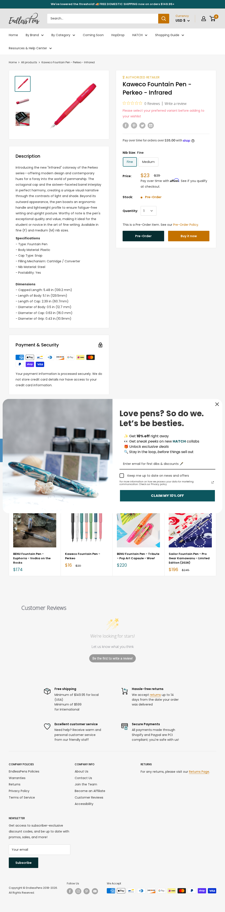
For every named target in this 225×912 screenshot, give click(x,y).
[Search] (163, 18)
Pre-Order (143, 236)
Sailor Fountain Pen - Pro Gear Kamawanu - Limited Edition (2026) (189, 558)
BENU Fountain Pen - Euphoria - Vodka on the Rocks (32, 558)
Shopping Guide (167, 35)
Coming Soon (93, 35)
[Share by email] (151, 125)
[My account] (203, 18)
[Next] (216, 538)
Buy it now (189, 236)
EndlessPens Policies (24, 771)
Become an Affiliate (90, 791)
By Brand (32, 35)
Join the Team (86, 784)
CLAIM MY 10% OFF (167, 495)
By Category (60, 35)
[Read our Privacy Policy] (212, 482)
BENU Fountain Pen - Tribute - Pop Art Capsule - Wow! (138, 556)
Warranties (17, 778)
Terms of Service (22, 797)
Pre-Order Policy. (186, 224)
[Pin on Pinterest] (134, 125)
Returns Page (199, 771)
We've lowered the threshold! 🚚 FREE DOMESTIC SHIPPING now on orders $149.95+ (112, 4)
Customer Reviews (89, 797)
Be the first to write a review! (112, 658)
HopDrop (118, 35)
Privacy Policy (19, 791)
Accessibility (84, 804)
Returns (14, 784)
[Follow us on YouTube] (95, 891)
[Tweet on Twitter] (142, 125)
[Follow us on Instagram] (78, 891)
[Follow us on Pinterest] (86, 891)
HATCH (137, 35)
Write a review (176, 104)
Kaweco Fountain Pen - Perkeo (82, 556)
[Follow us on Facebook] (70, 891)
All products (29, 62)
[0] (212, 18)
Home (13, 35)
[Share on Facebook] (126, 125)
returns (155, 695)
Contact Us (83, 778)
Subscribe (23, 863)
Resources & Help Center (28, 48)
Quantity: (130, 211)
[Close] (217, 404)
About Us (81, 771)
